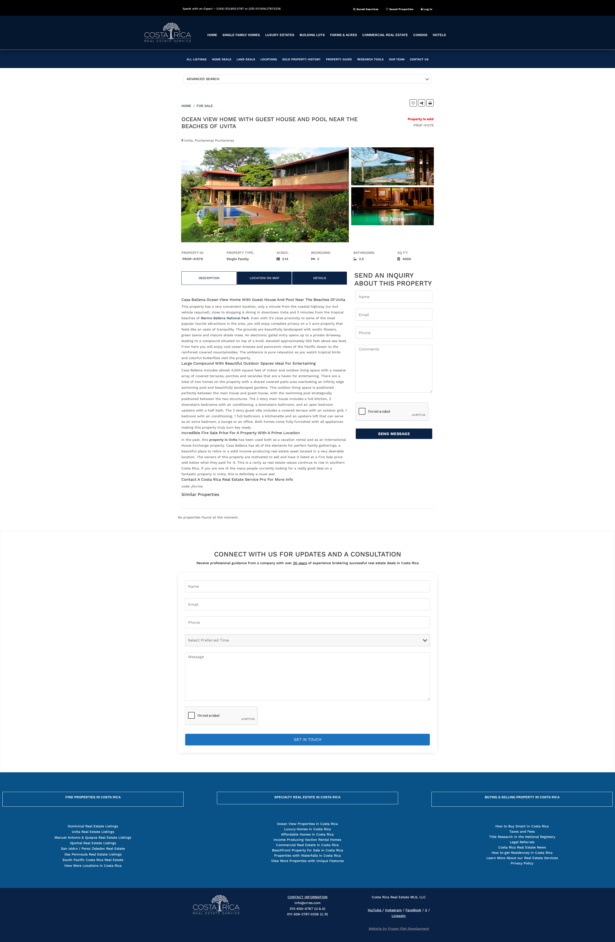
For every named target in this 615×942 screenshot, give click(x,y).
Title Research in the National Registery (522, 837)
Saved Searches (367, 9)
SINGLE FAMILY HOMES (241, 35)
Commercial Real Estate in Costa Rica (307, 845)
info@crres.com (307, 903)
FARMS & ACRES (343, 35)
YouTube (375, 910)
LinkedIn (399, 916)
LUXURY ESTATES (279, 35)
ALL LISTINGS (197, 59)
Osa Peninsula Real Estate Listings (93, 854)
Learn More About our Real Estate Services (522, 858)
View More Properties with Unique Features (307, 861)
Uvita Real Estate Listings (93, 832)
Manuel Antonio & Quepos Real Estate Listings (93, 837)
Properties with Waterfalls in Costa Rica (307, 855)
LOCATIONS (268, 59)
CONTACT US (419, 59)
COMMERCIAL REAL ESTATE (385, 35)
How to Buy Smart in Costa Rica (522, 826)
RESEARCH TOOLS (370, 59)
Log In (427, 9)
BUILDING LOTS (312, 35)
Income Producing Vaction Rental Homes (307, 840)
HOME (212, 35)
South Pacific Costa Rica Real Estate (92, 860)
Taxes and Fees (522, 831)
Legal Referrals (522, 842)
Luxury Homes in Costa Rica (307, 829)
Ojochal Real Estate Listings (93, 843)
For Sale (205, 106)
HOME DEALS (221, 59)
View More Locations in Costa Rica (93, 865)
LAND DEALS (246, 59)
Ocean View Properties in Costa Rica (307, 824)
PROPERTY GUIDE (339, 59)
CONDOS (420, 35)
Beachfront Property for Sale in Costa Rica (307, 850)
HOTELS (439, 35)
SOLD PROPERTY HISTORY (301, 59)
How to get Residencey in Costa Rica (522, 853)
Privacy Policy (522, 863)
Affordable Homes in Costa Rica (307, 834)
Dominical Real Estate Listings (93, 826)
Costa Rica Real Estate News (522, 847)
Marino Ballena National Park (225, 318)
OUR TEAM (397, 59)
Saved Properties (400, 9)
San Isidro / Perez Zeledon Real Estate (93, 848)
